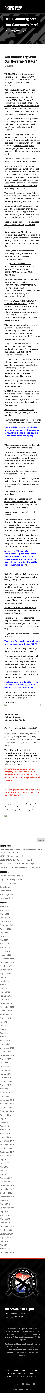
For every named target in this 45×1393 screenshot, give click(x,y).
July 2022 (4, 977)
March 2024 (5, 914)
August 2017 (5, 1155)
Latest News (5, 890)
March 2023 (5, 947)
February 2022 (6, 996)
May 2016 (4, 1200)
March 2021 (5, 1036)
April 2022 (4, 988)
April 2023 (4, 943)
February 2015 (6, 1222)
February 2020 (6, 1074)
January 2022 (5, 999)
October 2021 (6, 1010)
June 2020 (4, 1066)
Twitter (34, 1370)
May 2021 (4, 1029)
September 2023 (7, 925)
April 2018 (4, 1126)
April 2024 (4, 910)
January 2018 (5, 1137)
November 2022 (7, 962)
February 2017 (6, 1178)
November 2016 (7, 1189)
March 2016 (5, 1204)
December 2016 (7, 1185)
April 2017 (4, 1170)
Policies (8, 1376)
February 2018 (6, 1133)
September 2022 (7, 970)
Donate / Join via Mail (29, 1376)
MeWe (8, 1370)
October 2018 (6, 1107)
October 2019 (6, 1081)
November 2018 (7, 1103)
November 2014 (7, 1226)
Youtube (11, 1373)
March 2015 (5, 1219)
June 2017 (4, 1163)
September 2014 (7, 1234)
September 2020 (7, 1055)
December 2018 (7, 1100)
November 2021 (7, 1007)
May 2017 (4, 1167)
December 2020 (7, 1048)
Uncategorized (6, 898)
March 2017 (5, 1174)
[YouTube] (34, 1384)
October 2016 (6, 1193)
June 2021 (4, 1025)
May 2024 (4, 906)
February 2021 (6, 1040)
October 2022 (6, 966)
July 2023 (4, 932)
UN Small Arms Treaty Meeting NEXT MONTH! (20, 867)
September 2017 (7, 1152)
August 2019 (5, 1085)
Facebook (24, 1370)
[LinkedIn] (28, 1384)
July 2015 (4, 1211)
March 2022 (5, 992)
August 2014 (5, 1237)
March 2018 (5, 1129)
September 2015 (7, 1207)
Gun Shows (5, 887)
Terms (16, 1376)
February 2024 (6, 917)
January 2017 (5, 1181)
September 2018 (7, 1111)
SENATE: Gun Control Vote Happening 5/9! (18, 863)
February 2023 (6, 951)
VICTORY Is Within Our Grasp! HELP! (16, 860)
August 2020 (5, 1059)
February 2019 (6, 1092)
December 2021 (7, 1003)
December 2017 (7, 1141)
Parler (15, 1370)
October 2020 (6, 1051)
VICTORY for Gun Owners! (11, 856)
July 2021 (4, 1022)
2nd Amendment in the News (12, 876)
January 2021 (5, 1044)
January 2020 (5, 1077)
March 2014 (5, 1248)
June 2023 (4, 936)
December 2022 (7, 958)
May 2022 (4, 984)
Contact (31, 1373)
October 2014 (6, 1230)
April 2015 (4, 1215)
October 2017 (6, 1148)
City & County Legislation (11, 879)
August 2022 (5, 973)
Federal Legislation (8, 883)
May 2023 (4, 940)
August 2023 (5, 929)
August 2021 (5, 1018)
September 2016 (7, 1196)
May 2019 (4, 1089)
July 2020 (4, 1062)
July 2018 (4, 1118)
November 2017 (7, 1144)
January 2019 (5, 1096)
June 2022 (4, 981)
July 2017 (4, 1159)
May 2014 (4, 1245)
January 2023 (5, 955)
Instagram (21, 1373)
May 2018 (4, 1122)
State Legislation (7, 894)
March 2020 (5, 1070)
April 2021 (4, 1033)
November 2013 (7, 1252)
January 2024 (5, 921)
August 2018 (5, 1115)
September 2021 (7, 1014)
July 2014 (4, 1241)
